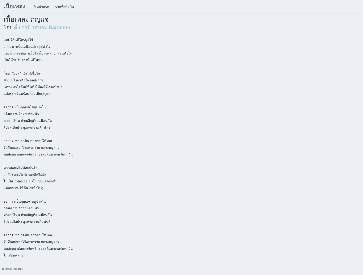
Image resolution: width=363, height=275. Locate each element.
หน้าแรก (43, 7)
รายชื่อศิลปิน (64, 7)
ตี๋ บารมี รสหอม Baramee (42, 27)
